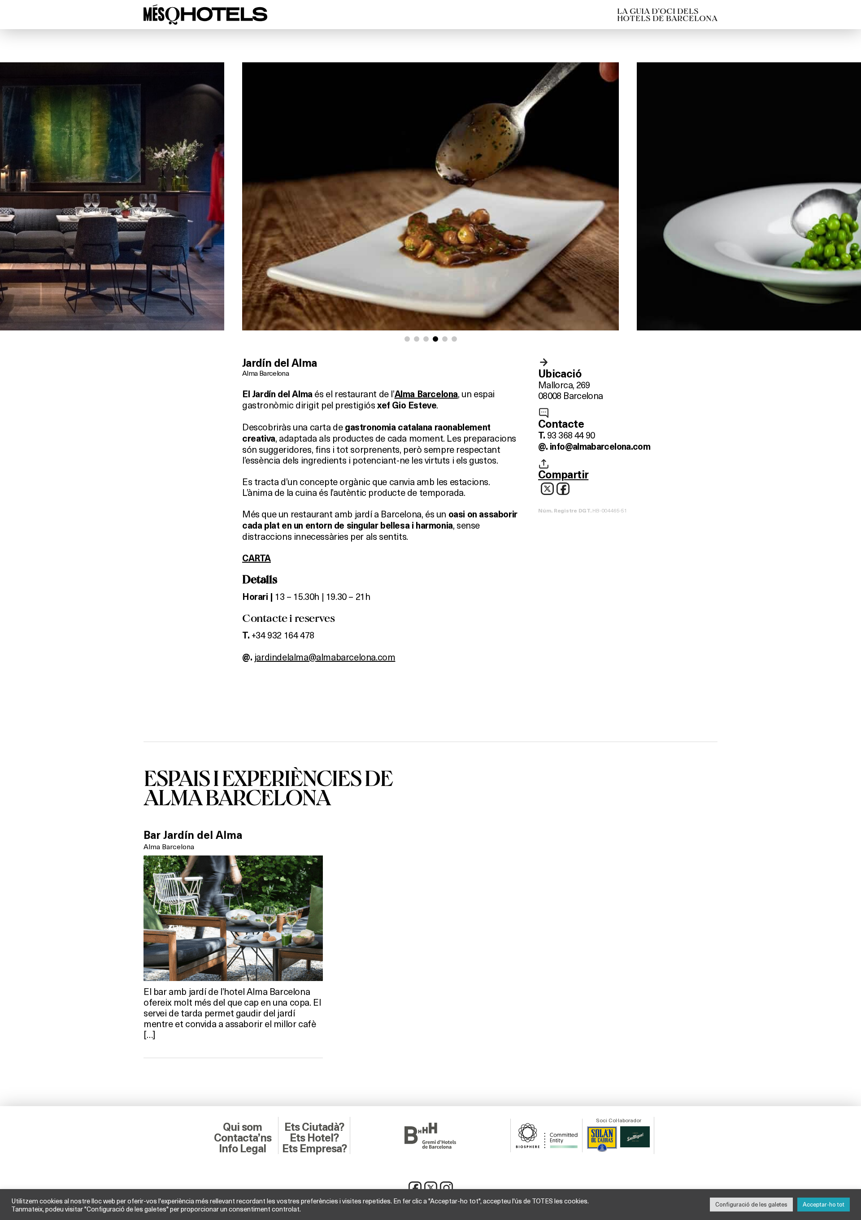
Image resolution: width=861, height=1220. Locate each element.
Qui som (242, 1127)
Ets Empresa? (314, 1148)
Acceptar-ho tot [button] (823, 1204)
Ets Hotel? (314, 1138)
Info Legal (242, 1148)
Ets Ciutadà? (314, 1127)
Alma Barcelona (265, 373)
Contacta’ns (242, 1138)
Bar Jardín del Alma (193, 835)
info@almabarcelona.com (600, 446)
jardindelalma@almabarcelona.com (325, 657)
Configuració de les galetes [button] (751, 1204)
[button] (407, 339)
